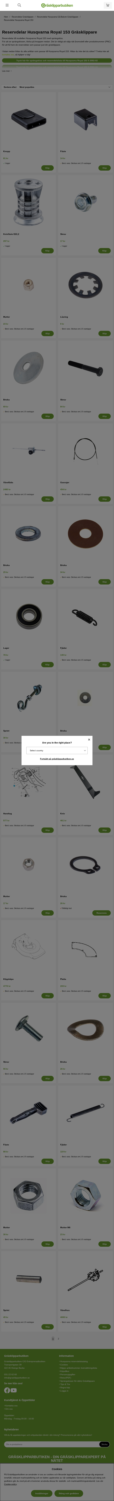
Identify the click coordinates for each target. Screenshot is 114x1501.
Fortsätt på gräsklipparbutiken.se (57, 759)
